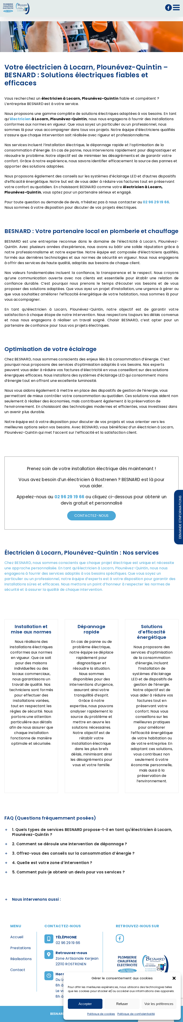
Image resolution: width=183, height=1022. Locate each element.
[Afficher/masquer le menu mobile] (177, 7)
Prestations (20, 948)
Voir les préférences (158, 1004)
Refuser (122, 1004)
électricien (20, 119)
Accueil (16, 937)
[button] (174, 978)
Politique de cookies (101, 1014)
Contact (17, 969)
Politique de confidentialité (136, 1014)
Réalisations (21, 958)
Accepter (85, 1004)
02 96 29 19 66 (68, 942)
